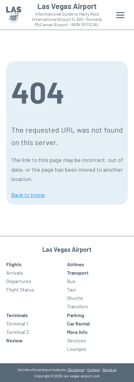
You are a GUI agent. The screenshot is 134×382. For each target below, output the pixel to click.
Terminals (17, 315)
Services (76, 340)
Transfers (77, 306)
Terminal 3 (17, 332)
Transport (78, 273)
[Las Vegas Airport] (13, 15)
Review (14, 340)
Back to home (28, 194)
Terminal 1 (17, 323)
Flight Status (20, 289)
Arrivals (14, 273)
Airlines (75, 264)
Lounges (76, 349)
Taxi (71, 289)
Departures (18, 281)
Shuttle (75, 298)
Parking (75, 315)
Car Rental (78, 323)
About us (110, 369)
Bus (71, 281)
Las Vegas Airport (67, 6)
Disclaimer (76, 369)
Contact (93, 369)
